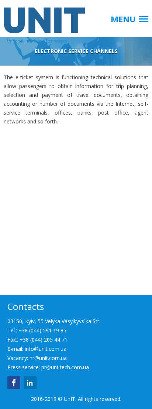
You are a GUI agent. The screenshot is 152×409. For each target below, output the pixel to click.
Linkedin (30, 382)
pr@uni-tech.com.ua (65, 367)
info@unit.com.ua (45, 348)
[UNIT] (37, 16)
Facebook (13, 382)
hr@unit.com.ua (48, 357)
